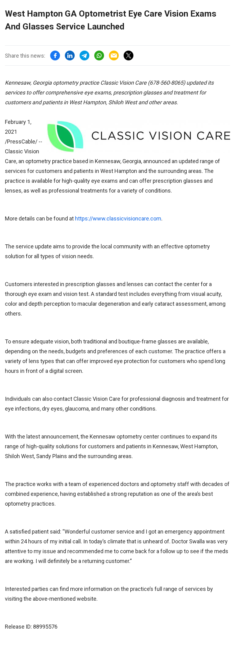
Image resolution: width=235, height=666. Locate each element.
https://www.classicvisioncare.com (118, 218)
